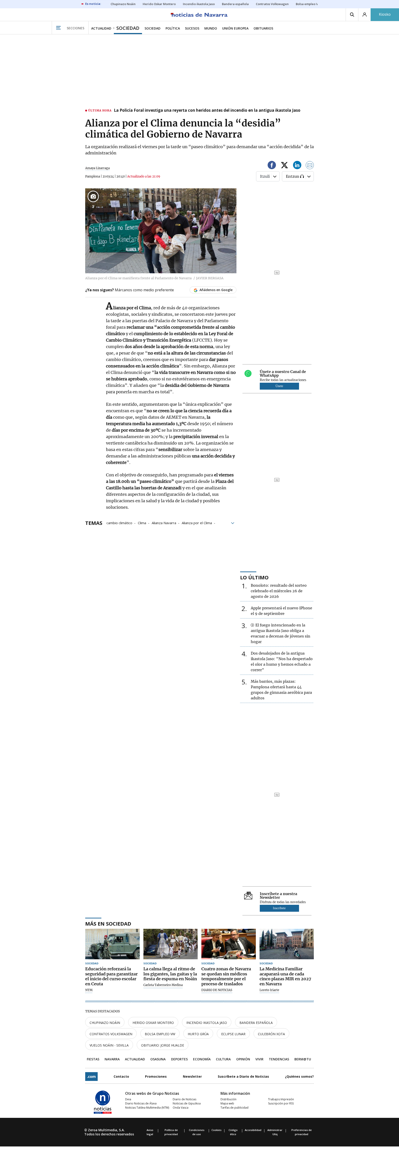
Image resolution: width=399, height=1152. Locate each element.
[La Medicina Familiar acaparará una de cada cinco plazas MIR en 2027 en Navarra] (287, 944)
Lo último (254, 577)
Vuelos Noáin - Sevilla (109, 1045)
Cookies (216, 1130)
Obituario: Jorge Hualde (162, 1045)
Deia (128, 1099)
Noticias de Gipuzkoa (187, 1103)
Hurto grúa (198, 1034)
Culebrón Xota (271, 1034)
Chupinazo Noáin (105, 1022)
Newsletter (192, 1076)
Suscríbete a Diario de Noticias (243, 1076)
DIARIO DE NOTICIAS (216, 990)
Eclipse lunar (233, 1034)
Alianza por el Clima (197, 522)
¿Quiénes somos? (299, 1076)
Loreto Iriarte (269, 990)
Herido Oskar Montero (153, 1022)
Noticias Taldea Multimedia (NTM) (147, 1108)
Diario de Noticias (184, 1099)
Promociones (156, 1076)
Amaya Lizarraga (97, 168)
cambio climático (119, 522)
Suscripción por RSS (281, 1103)
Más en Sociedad (108, 923)
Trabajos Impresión (281, 1099)
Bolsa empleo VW (160, 1034)
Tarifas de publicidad (234, 1108)
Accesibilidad (253, 1130)
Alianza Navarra (164, 522)
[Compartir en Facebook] (272, 166)
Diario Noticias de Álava (141, 1103)
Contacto (121, 1076)
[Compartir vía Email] (310, 166)
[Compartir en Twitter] (284, 166)
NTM (89, 990)
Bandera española (256, 1022)
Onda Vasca (180, 1108)
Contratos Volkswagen (111, 1034)
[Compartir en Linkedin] (297, 166)
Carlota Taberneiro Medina (163, 985)
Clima (142, 522)
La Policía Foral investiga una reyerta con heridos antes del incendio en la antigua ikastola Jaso (207, 110)
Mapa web (227, 1103)
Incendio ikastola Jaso (206, 1022)
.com (91, 1076)
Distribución (228, 1099)
